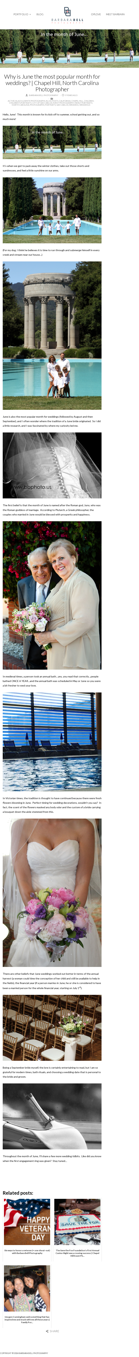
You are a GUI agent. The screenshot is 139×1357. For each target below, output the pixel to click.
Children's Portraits (20, 103)
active (11, 101)
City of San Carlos (42, 103)
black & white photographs (30, 101)
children (89, 101)
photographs (37, 105)
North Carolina (20, 105)
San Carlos (62, 105)
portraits (50, 105)
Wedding (74, 105)
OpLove (96, 14)
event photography (63, 103)
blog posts (52, 101)
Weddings (84, 105)
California (65, 101)
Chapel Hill (77, 101)
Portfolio (22, 14)
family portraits (83, 103)
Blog (40, 14)
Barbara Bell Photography (43, 95)
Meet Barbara (115, 14)
